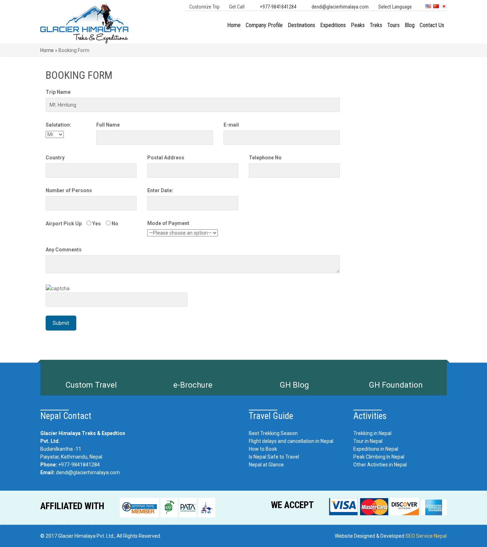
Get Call (237, 7)
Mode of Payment (168, 223)
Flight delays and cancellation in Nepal (291, 441)
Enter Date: (160, 190)
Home (234, 25)
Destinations (301, 25)
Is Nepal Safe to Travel (274, 457)
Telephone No (265, 157)
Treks (376, 25)
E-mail (231, 125)
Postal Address (165, 157)
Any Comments (64, 249)
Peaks (358, 25)
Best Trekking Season (273, 433)
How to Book (263, 449)
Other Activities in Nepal (380, 464)
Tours (393, 25)
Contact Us (432, 25)
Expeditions (333, 25)
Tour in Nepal (368, 441)
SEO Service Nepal (426, 536)
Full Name (108, 125)
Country (55, 157)
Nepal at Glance (266, 464)
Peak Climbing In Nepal (378, 457)
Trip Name (58, 92)
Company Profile (264, 25)
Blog (410, 25)
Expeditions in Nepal (375, 449)
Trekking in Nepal (372, 433)
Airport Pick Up (64, 223)
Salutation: (58, 125)
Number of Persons (69, 190)
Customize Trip (204, 7)
